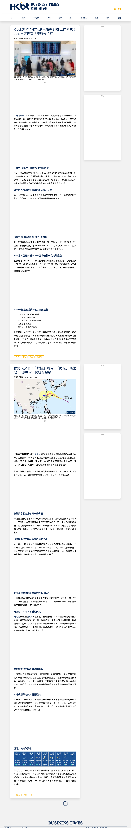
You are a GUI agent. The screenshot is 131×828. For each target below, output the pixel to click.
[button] (26, 17)
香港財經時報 (39, 8)
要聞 (23, 17)
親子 (71, 17)
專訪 (108, 17)
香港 (32, 795)
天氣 (30, 616)
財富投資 (36, 17)
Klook (17, 357)
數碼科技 (84, 17)
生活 (96, 17)
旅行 (24, 357)
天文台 (37, 454)
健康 (60, 17)
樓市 (49, 17)
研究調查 (20, 115)
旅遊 (31, 357)
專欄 (119, 17)
